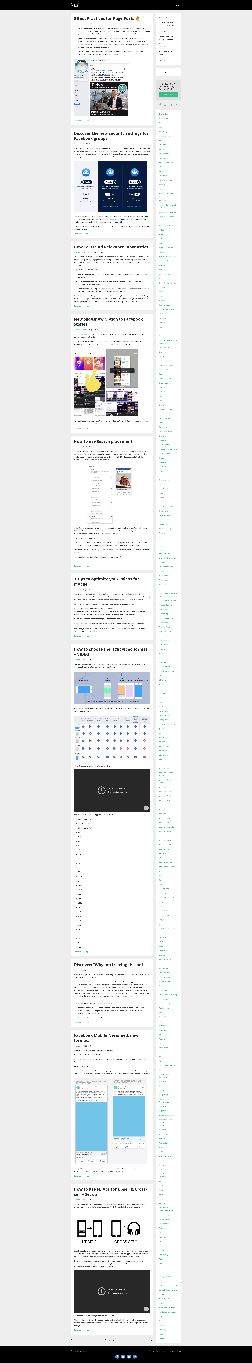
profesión (162, 1086)
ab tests (162, 127)
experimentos (164, 576)
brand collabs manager (167, 283)
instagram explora (165, 792)
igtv (160, 733)
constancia (163, 396)
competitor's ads (165, 378)
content (162, 414)
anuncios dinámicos (166, 217)
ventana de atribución (167, 1299)
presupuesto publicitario (168, 1065)
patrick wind (163, 1017)
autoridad (162, 265)
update (161, 1294)
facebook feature (165, 605)
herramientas (164, 715)
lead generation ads (166, 898)
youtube (162, 1338)
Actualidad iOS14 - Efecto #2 (166, 52)
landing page (164, 889)
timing (161, 1259)
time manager (164, 1254)
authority (162, 252)
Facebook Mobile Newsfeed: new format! (106, 1038)
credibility (162, 467)
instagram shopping (166, 836)
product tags (164, 1081)
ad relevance (78, 252)
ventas (161, 1303)
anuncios (162, 189)
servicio (161, 1169)
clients (161, 336)
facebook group (165, 609)
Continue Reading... (81, 120)
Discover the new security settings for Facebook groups (111, 135)
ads (160, 167)
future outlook (164, 667)
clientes (162, 331)
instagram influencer (166, 818)
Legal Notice (161, 1351)
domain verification (166, 506)
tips (160, 1263)
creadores (162, 436)
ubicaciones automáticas (168, 1285)
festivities (162, 649)
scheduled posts (165, 1156)
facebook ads (164, 589)
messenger (163, 933)
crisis (161, 471)
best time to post (165, 274)
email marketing (165, 528)
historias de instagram (167, 724)
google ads (163, 689)
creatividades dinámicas (168, 449)
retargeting (163, 1143)
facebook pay (164, 623)
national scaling (165, 959)
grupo (161, 698)
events (161, 571)
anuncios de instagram (167, 212)
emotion (162, 542)
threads (162, 1250)
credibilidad (163, 462)
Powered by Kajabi (174, 1351)
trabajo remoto (165, 1277)
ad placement (164, 154)
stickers (162, 1194)
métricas (162, 955)
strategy (162, 1203)
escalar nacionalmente (167, 558)
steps (161, 1190)
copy (161, 423)
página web (163, 1111)
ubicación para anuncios (168, 1290)
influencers (163, 751)
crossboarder (164, 480)
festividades (163, 645)
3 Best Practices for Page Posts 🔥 (107, 18)
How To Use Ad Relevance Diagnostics (111, 247)
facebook (77, 24)
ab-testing (163, 131)
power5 (161, 1061)
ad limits (162, 149)
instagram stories (165, 840)
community (163, 374)
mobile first (163, 951)
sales (161, 1152)
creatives (162, 440)
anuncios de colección (167, 193)
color (161, 352)
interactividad (164, 853)
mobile (161, 946)
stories (84, 330)
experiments (163, 580)
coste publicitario (165, 431)
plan (160, 1043)
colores (161, 356)
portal (161, 1056)
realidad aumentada (166, 1115)
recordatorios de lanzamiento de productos (165, 1122)
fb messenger (164, 640)
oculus (161, 986)
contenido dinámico (166, 409)
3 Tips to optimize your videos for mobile (106, 581)
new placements (165, 977)
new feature (163, 968)
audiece (161, 230)
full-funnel (163, 662)
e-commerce (163, 524)
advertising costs (165, 180)
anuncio (162, 184)
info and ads (163, 755)
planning (162, 1052)
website (162, 1325)
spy (160, 1181)
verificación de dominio (167, 1308)
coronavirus (163, 427)
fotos (161, 653)
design (161, 493)
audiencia (162, 243)
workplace (163, 1334)
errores (161, 546)
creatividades (164, 445)
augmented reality (166, 248)
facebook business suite (168, 600)
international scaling (166, 867)
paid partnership (165, 1008)
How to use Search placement (103, 441)
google (161, 684)
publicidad (162, 1106)
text (160, 1232)
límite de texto (164, 915)
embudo (162, 533)
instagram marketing (167, 827)
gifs (160, 675)
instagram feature (166, 805)
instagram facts (165, 800)
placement (162, 1039)
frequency (162, 658)
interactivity (163, 858)
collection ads (164, 348)
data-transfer (164, 489)
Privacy (151, 1351)
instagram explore (165, 796)
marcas (161, 924)
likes (161, 902)
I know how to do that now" (110, 421)
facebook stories (165, 636)
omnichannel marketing (168, 995)
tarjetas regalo (164, 1219)
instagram (162, 764)
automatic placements (167, 261)
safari (161, 1147)
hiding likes (163, 720)
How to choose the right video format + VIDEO (110, 651)
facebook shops (165, 631)
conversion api (164, 418)
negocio (162, 964)
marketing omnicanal (167, 928)
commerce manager (166, 365)
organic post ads (165, 1003)
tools (161, 1272)
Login (178, 5)
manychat (162, 920)
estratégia (162, 562)
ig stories (162, 728)
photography (164, 1030)
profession (163, 1090)
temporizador (164, 1224)
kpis (160, 884)
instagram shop (165, 831)
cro (160, 476)
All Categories (164, 118)
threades (162, 1246)
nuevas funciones (165, 981)
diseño (161, 498)
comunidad (163, 387)
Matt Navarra (104, 341)
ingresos (162, 759)
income (161, 737)
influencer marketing (166, 746)
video (161, 1316)
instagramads (164, 849)
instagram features (166, 809)
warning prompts (165, 1321)
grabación (162, 693)
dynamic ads (163, 511)
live (160, 906)
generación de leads (166, 671)
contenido (162, 405)
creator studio (164, 453)
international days (166, 862)
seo (160, 1161)
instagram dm (164, 787)
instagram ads (164, 768)
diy (160, 502)
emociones (163, 537)
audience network (165, 239)
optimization (163, 999)
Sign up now (168, 94)
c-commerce (163, 314)
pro (160, 1070)
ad (160, 140)
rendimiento (163, 1138)
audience (162, 234)
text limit (162, 1237)
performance (163, 1021)
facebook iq (163, 614)
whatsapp (162, 1330)
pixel (160, 1034)
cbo (160, 327)
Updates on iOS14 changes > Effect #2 (166, 23)
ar (159, 221)
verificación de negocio (167, 1312)
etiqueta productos (166, 567)
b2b (160, 270)
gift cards (162, 680)
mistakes (162, 942)
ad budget (162, 145)
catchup (162, 323)
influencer (162, 742)
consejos (162, 392)
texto (161, 1241)
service (161, 1165)
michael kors (163, 937)
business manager (166, 305)
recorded (162, 1130)
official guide (163, 990)
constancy (162, 400)
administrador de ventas (168, 162)
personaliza (163, 1026)
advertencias (163, 171)
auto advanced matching (168, 256)
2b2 (160, 123)
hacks (161, 702)
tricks (161, 1281)
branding (162, 287)
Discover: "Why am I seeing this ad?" (109, 964)
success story (164, 1215)
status (161, 1185)
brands (161, 292)
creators (162, 458)
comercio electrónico (166, 361)
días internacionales (166, 520)
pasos (161, 1012)
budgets (162, 296)
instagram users (165, 844)
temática (162, 1228)
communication (164, 370)
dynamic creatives (165, 515)
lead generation (165, 893)
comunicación (164, 383)
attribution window (166, 225)
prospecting (163, 1095)
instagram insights (166, 822)
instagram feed (164, 814)
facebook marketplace (167, 618)
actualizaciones (164, 136)
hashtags (162, 706)
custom (161, 484)
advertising (163, 176)
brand (161, 278)
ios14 (160, 28)
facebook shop (164, 627)
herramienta (163, 711)
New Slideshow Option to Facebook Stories (108, 321)
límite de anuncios (166, 911)
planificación (163, 1048)
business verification (166, 309)
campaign (162, 318)
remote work (164, 1134)
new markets (164, 973)
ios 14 (161, 871)
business (162, 301)
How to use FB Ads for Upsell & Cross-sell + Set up (110, 1191)
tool (160, 1268)
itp (160, 880)
